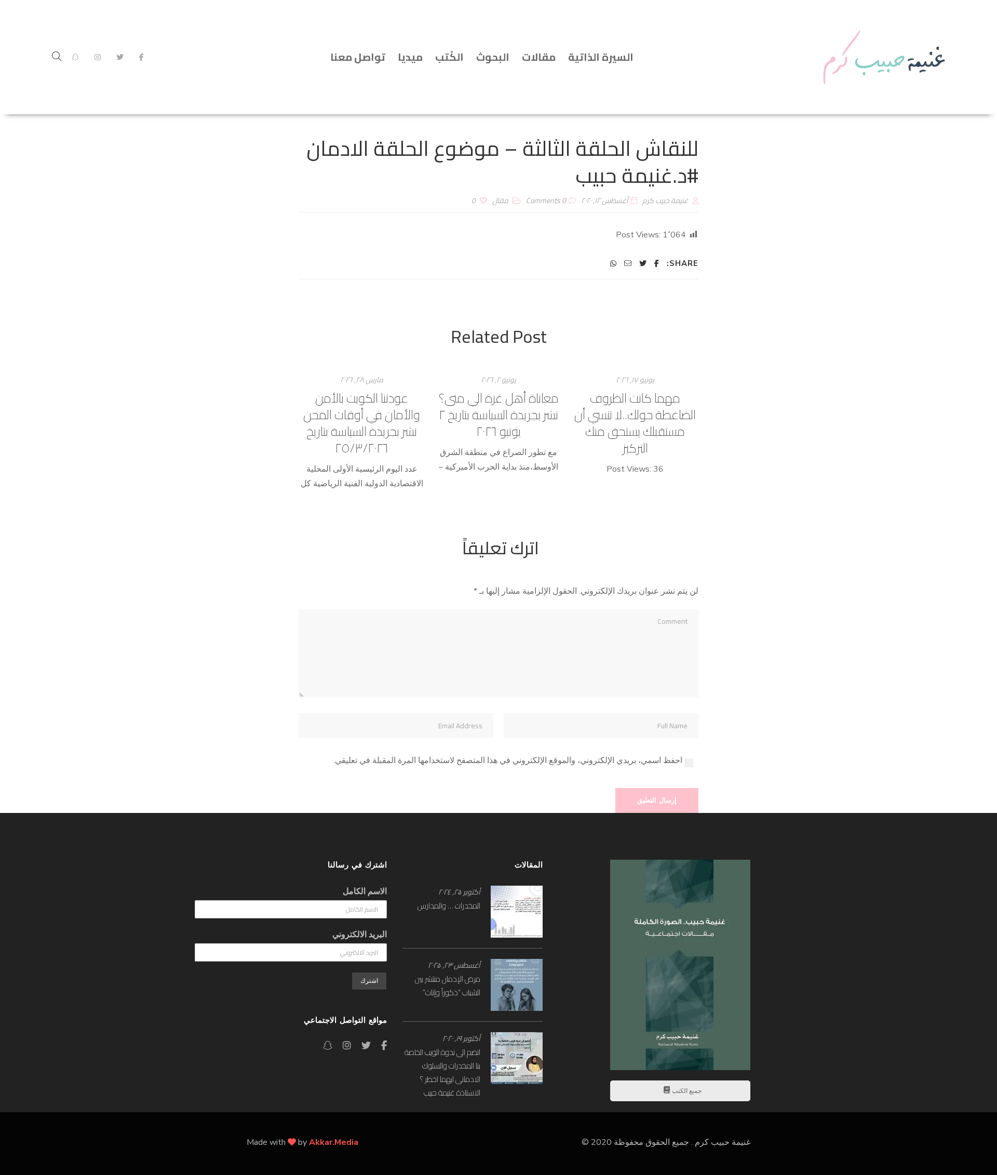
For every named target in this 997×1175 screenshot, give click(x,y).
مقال (500, 200)
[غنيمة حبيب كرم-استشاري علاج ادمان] (884, 57)
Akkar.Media (333, 1142)
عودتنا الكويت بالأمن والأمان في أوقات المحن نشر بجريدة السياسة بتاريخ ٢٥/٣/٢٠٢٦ (361, 423)
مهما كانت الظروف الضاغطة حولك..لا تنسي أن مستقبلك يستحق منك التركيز (635, 423)
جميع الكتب (686, 1091)
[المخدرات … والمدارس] (517, 912)
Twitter (120, 57)
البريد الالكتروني (359, 934)
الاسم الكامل (365, 891)
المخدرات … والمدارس (448, 905)
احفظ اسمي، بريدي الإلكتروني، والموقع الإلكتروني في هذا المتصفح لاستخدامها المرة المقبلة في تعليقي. (507, 760)
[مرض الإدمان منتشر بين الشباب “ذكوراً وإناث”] (517, 985)
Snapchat (75, 57)
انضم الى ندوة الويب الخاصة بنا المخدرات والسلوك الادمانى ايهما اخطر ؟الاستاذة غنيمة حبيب (442, 1072)
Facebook (141, 57)
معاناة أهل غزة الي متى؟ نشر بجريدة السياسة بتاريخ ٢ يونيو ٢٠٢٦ (499, 414)
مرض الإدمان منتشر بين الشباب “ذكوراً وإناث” (447, 985)
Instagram (98, 57)
